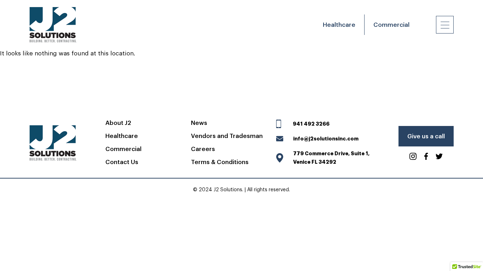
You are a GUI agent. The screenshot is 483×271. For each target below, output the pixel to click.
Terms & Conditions (220, 162)
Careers (203, 149)
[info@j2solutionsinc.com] (279, 138)
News (199, 123)
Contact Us (121, 162)
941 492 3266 (311, 123)
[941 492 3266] (278, 124)
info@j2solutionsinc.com (326, 138)
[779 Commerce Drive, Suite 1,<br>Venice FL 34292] (279, 158)
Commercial (391, 25)
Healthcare (339, 25)
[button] (445, 25)
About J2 (118, 123)
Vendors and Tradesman (227, 136)
